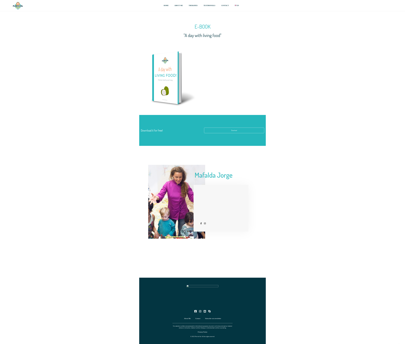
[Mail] (205, 311)
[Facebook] (201, 223)
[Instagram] (205, 223)
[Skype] (209, 311)
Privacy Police (202, 332)
